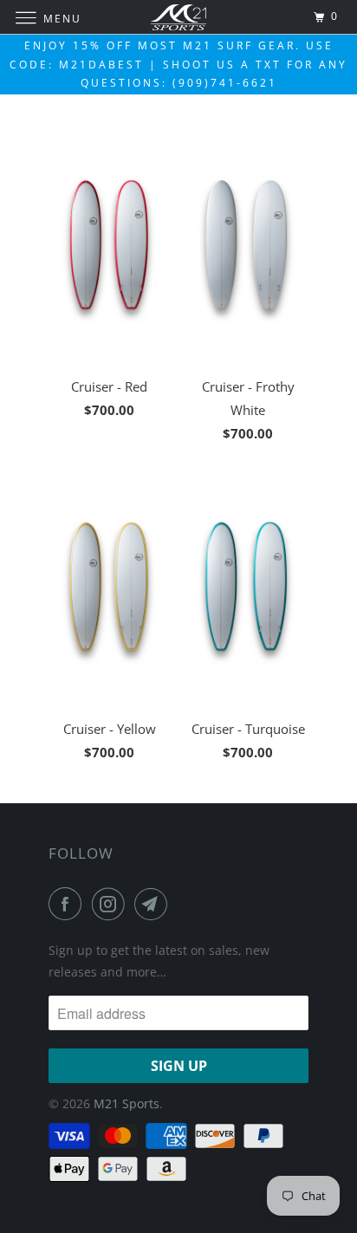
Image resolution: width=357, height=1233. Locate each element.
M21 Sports (126, 1103)
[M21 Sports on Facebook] (68, 903)
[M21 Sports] (178, 17)
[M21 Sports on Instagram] (112, 903)
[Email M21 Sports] (154, 903)
